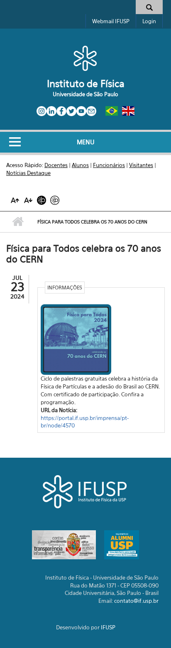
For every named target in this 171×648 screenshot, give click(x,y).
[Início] (85, 58)
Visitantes (141, 165)
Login (149, 21)
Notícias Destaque (28, 173)
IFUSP (108, 627)
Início (17, 221)
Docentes (56, 165)
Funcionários (109, 165)
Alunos (80, 165)
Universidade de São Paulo (85, 94)
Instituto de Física (86, 83)
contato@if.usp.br (136, 600)
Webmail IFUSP (110, 21)
